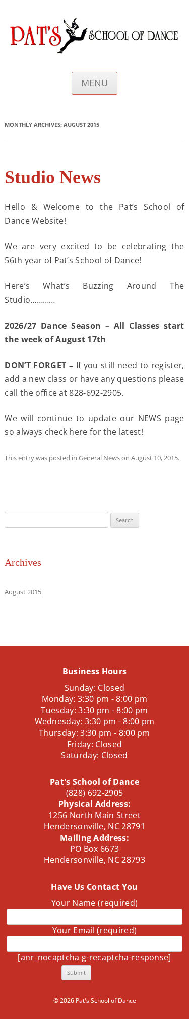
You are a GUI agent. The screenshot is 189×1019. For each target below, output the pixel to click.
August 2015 (23, 591)
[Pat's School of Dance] (94, 38)
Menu (94, 83)
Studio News (53, 177)
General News (99, 457)
